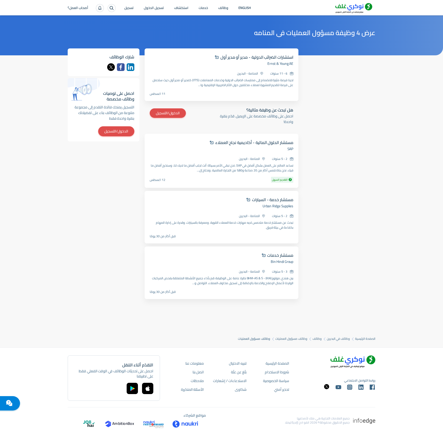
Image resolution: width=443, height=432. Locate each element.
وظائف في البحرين (338, 339)
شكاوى (241, 389)
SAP (290, 149)
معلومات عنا (194, 363)
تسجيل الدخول (154, 8)
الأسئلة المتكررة (192, 389)
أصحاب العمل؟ (78, 8)
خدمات (203, 8)
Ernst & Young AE (280, 63)
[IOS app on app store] (147, 388)
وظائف (223, 8)
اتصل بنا (198, 372)
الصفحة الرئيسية (365, 339)
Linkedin (130, 67)
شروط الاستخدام (277, 372)
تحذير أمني (281, 389)
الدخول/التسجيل (168, 113)
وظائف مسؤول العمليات (291, 339)
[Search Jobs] (111, 8)
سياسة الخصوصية (276, 380)
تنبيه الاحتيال (238, 363)
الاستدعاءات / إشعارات (229, 380)
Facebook (121, 67)
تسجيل (129, 8)
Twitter (111, 67)
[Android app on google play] (132, 388)
